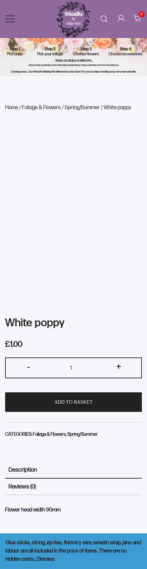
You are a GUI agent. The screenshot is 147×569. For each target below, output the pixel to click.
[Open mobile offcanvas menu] (10, 19)
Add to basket (73, 402)
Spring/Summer (82, 107)
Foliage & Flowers (41, 107)
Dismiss (46, 559)
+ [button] (118, 367)
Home (11, 107)
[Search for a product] (104, 19)
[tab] (73, 470)
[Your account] (121, 19)
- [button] (28, 367)
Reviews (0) (22, 486)
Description (23, 469)
